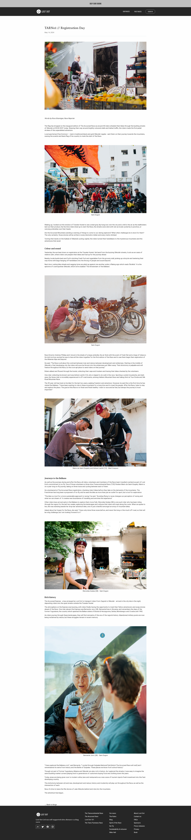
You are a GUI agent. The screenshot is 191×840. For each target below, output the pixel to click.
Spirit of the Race (115, 823)
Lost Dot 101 (89, 820)
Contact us (137, 816)
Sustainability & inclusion (118, 829)
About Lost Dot (139, 813)
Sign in (150, 11)
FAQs (136, 820)
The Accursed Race (91, 816)
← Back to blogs (51, 805)
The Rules (112, 816)
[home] (43, 11)
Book (135, 832)
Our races (112, 813)
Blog (111, 820)
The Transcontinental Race (94, 813)
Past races (137, 11)
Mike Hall (112, 832)
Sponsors (137, 823)
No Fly (111, 826)
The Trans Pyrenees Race (94, 823)
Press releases (139, 826)
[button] (126, 11)
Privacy (136, 829)
